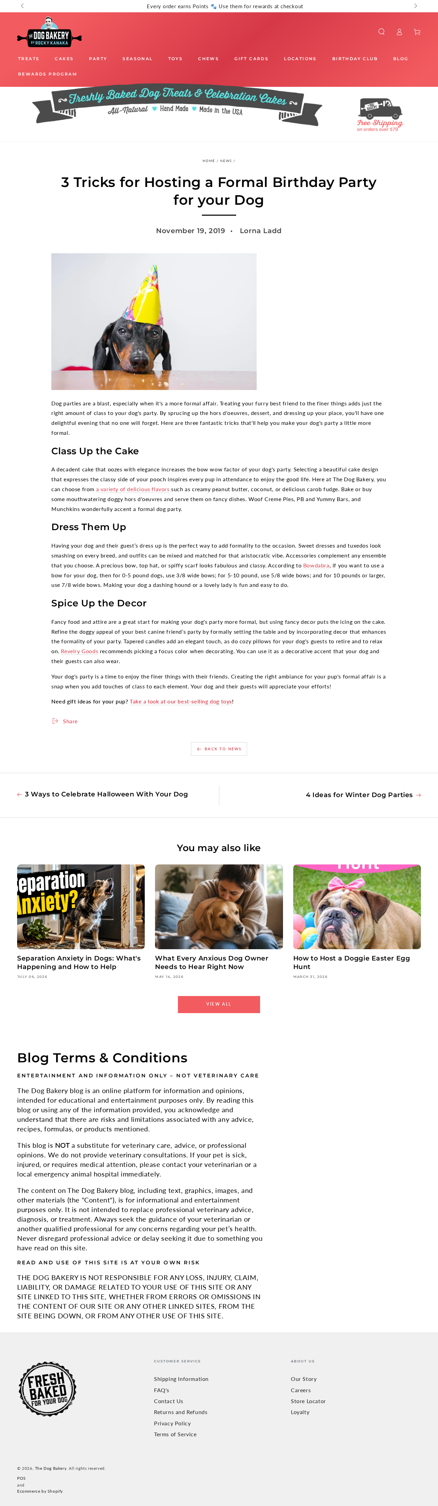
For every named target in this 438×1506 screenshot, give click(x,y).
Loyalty (300, 1412)
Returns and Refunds (180, 1412)
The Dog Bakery (50, 1468)
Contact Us (168, 1401)
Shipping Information (181, 1378)
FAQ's (161, 1390)
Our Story (304, 1378)
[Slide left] (23, 6)
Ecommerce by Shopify (40, 1491)
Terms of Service (175, 1434)
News (226, 161)
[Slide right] (415, 6)
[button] (381, 31)
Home (209, 161)
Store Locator (308, 1401)
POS (21, 1478)
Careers (301, 1390)
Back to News (223, 749)
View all (218, 1004)
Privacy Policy (172, 1423)
